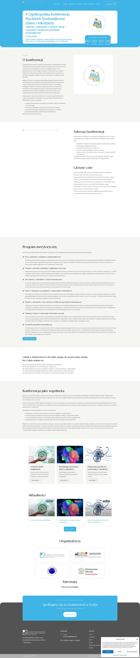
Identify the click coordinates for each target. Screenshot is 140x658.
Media (85, 4)
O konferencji (56, 4)
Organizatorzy (72, 4)
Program (65, 4)
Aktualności (91, 4)
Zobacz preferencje (132, 651)
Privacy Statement (123, 655)
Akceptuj (108, 651)
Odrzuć (120, 651)
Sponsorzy (80, 4)
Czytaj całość (35, 480)
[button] (137, 639)
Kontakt (98, 4)
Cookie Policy (116, 655)
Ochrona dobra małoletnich (41, 520)
